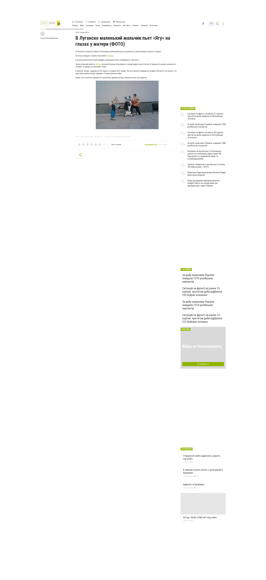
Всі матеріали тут (203, 364)
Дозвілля (75, 25)
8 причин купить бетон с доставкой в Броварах (203, 471)
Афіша (82, 25)
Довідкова (144, 25)
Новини (92, 22)
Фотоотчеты (154, 25)
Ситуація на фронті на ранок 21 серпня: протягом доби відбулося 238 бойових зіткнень (205, 116)
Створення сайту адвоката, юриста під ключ (201, 457)
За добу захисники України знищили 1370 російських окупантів (198, 278)
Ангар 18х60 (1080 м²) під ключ (200, 517)
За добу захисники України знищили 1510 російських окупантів (198, 305)
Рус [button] (211, 23)
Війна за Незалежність (202, 346)
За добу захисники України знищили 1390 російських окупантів (206, 125)
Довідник (105, 22)
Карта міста (117, 25)
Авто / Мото (126, 25)
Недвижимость (106, 25)
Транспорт (135, 25)
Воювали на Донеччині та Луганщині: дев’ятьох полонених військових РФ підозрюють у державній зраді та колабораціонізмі (204, 155)
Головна (79, 22)
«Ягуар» (98, 64)
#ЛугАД (110, 56)
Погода (97, 25)
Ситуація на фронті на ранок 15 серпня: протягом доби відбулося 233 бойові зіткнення (202, 292)
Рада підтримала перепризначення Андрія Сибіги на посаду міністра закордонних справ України (203, 183)
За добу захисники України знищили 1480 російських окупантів (206, 144)
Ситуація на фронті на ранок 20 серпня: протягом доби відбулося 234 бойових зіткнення (205, 135)
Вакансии (120, 22)
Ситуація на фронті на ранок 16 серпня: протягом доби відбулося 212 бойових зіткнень (202, 318)
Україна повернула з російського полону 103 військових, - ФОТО (206, 165)
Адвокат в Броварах (193, 484)
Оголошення (89, 25)
